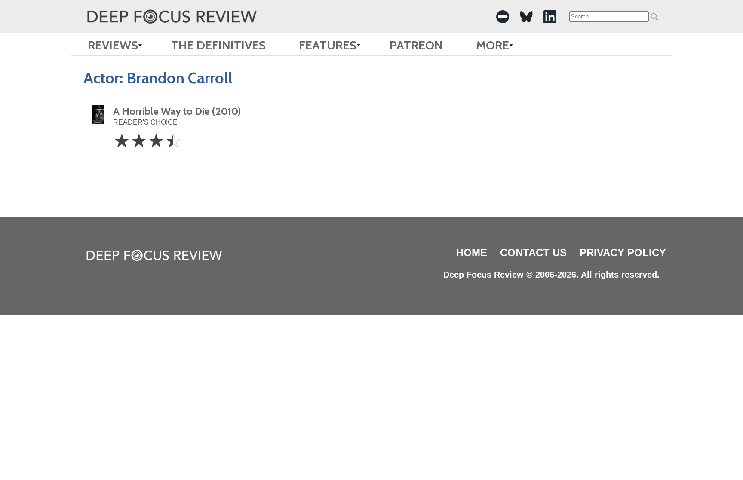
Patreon (416, 45)
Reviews (113, 45)
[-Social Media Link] (502, 16)
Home (471, 252)
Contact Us (533, 252)
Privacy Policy (623, 252)
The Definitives (218, 45)
